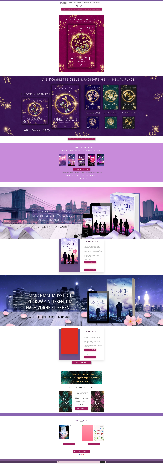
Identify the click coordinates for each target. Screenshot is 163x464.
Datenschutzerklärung (68, 460)
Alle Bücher (70, 2)
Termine (75, 2)
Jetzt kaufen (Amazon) (90, 262)
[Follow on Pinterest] (83, 454)
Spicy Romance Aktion (63, 3)
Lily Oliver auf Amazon (93, 444)
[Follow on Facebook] (79, 454)
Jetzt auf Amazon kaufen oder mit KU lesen (81, 139)
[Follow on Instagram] (81, 454)
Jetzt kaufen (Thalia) (90, 269)
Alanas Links (86, 2)
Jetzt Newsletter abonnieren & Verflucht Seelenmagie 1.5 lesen (81, 9)
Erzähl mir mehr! (81, 408)
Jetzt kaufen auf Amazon (81, 169)
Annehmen (102, 461)
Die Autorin (65, 2)
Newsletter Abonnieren (81, 451)
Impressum (61, 460)
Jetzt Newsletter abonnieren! (81, 362)
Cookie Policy (75, 460)
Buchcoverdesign (80, 2)
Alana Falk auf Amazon (69, 444)
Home (61, 2)
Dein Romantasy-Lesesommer (95, 2)
